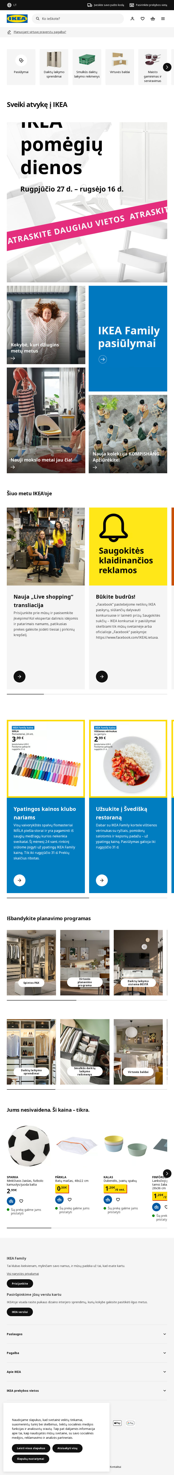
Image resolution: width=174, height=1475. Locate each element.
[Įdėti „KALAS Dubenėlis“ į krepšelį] (108, 1199)
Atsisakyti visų (67, 1448)
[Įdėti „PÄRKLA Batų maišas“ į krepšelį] (59, 1199)
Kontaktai (115, 1467)
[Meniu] (163, 18)
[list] (87, 67)
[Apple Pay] (117, 1423)
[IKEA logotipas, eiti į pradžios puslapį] (17, 18)
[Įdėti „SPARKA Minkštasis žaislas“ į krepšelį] (11, 1201)
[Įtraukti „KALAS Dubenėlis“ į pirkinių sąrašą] (118, 1199)
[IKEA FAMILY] (128, 338)
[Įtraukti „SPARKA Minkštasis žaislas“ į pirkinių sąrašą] (21, 1201)
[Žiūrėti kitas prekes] (167, 67)
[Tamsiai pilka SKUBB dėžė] (84, 1052)
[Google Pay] (130, 1423)
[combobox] (76, 19)
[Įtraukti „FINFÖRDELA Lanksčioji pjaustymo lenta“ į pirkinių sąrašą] (166, 1207)
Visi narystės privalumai (23, 1274)
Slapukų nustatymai (30, 1459)
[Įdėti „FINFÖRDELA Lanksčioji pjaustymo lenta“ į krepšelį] (156, 1207)
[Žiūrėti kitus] (167, 1173)
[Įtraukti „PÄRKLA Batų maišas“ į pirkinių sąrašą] (69, 1199)
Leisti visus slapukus (31, 1448)
